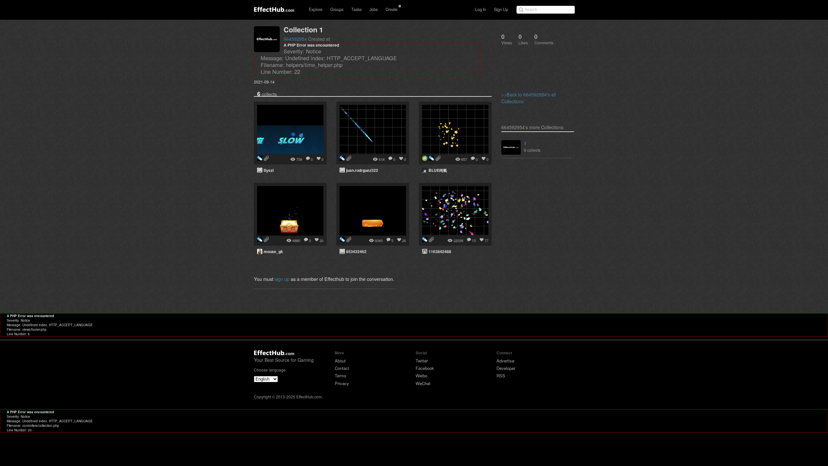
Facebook (425, 368)
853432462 (356, 251)
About (340, 361)
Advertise (505, 361)
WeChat (423, 383)
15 (474, 240)
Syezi (269, 170)
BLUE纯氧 (438, 170)
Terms (340, 375)
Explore (315, 9)
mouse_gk (273, 251)
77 (486, 240)
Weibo (421, 375)
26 (404, 240)
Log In (480, 9)
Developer (505, 368)
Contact (342, 368)
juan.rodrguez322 (362, 170)
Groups (336, 9)
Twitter (422, 361)
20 (321, 240)
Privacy (342, 383)
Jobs (373, 9)
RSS (500, 375)
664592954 (295, 39)
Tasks (356, 9)
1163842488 (440, 251)
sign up (282, 278)
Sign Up (501, 9)
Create (392, 9)
